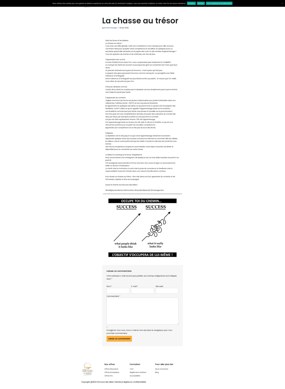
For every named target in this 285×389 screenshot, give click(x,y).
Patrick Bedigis (111, 28)
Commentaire (113, 296)
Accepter (191, 3)
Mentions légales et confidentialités (130, 382)
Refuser (201, 3)
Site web (159, 286)
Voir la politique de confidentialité (219, 3)
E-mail (134, 286)
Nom (109, 286)
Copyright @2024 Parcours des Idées (97, 382)
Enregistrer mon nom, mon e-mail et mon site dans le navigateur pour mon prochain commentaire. (139, 332)
